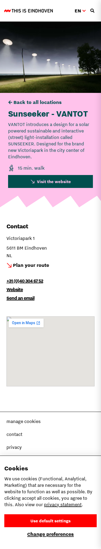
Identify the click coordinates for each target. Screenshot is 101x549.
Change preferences (50, 534)
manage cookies (23, 421)
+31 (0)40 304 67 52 (24, 281)
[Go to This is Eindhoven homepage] (28, 11)
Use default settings (50, 520)
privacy (14, 447)
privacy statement (63, 505)
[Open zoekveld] (92, 10)
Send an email (20, 298)
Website (14, 289)
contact (14, 434)
